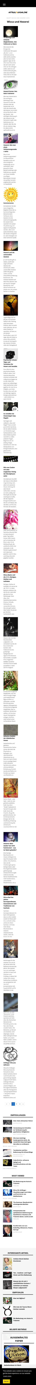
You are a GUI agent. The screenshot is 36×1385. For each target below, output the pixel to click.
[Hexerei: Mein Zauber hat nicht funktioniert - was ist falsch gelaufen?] (11, 841)
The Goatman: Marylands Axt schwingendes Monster (22, 1203)
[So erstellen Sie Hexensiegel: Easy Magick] (11, 410)
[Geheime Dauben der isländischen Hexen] (11, 735)
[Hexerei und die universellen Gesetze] (11, 250)
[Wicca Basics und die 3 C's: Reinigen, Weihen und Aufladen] (11, 572)
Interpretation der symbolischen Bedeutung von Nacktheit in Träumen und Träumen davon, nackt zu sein (23, 1214)
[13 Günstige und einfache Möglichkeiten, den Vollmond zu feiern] (11, 36)
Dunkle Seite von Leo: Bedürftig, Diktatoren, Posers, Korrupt (23, 1228)
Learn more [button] (7, 1376)
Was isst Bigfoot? (19, 1298)
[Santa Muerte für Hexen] (11, 529)
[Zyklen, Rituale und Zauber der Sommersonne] (11, 201)
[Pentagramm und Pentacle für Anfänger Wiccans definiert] (11, 1061)
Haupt (9, 18)
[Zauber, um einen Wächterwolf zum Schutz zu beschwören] (11, 957)
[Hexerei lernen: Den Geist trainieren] (11, 89)
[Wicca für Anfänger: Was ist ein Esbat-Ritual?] (11, 315)
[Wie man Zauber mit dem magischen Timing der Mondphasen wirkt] (11, 461)
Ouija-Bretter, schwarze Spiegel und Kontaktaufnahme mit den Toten (22, 1163)
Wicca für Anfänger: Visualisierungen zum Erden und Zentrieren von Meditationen (22, 1193)
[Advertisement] (18, 1131)
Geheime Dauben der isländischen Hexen (9, 738)
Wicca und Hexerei (19, 18)
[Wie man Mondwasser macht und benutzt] (11, 636)
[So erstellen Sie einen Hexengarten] (11, 690)
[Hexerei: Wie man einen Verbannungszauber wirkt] (11, 143)
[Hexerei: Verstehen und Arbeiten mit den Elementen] (11, 1011)
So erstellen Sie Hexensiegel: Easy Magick (10, 416)
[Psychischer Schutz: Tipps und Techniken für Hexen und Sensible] (11, 359)
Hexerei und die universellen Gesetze (9, 255)
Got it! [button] (6, 1381)
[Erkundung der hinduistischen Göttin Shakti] (11, 797)
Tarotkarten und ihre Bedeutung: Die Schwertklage (23, 1151)
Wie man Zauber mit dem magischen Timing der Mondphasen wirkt (10, 471)
